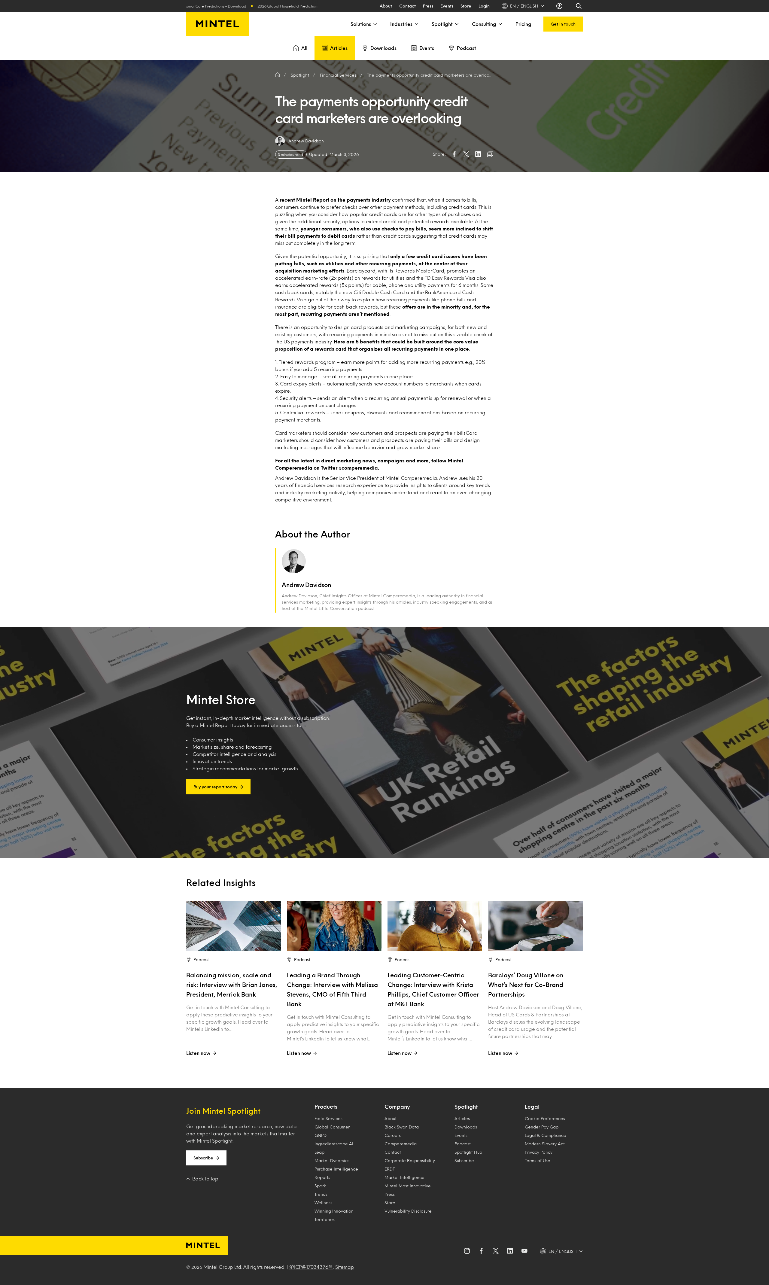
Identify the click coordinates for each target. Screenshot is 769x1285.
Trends (321, 1194)
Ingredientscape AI (334, 1143)
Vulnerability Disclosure (408, 1211)
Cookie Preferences (545, 1118)
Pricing (523, 24)
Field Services (328, 1118)
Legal (532, 1106)
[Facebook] (481, 1251)
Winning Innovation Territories (334, 1215)
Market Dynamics (332, 1160)
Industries (401, 24)
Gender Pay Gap (541, 1126)
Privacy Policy (538, 1152)
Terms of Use (537, 1160)
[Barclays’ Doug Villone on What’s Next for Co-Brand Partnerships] (535, 926)
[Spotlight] (456, 24)
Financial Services (338, 75)
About (386, 6)
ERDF (389, 1169)
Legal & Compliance (545, 1135)
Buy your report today (215, 786)
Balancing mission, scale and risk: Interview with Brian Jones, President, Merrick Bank (231, 985)
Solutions (361, 24)
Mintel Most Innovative (407, 1185)
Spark (320, 1185)
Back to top (205, 1178)
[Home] (277, 75)
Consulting (484, 24)
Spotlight (442, 24)
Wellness (323, 1202)
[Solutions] (374, 24)
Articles (339, 48)
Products (326, 1106)
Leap (319, 1152)
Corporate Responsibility (409, 1160)
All (304, 48)
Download (269, 6)
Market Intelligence (404, 1177)
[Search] (579, 6)
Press (428, 6)
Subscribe (203, 1157)
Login (484, 6)
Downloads (383, 48)
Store (465, 6)
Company (397, 1106)
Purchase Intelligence (336, 1169)
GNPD (321, 1135)
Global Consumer (332, 1126)
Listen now (198, 1053)
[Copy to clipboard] (490, 154)
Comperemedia (400, 1143)
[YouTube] (524, 1251)
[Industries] (416, 24)
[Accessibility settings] (560, 6)
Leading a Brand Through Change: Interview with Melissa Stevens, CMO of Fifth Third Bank (332, 989)
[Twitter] (495, 1251)
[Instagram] (466, 1251)
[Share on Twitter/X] (466, 154)
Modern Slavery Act (545, 1143)
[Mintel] (217, 24)
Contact (407, 6)
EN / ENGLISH (524, 6)
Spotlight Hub (468, 1152)
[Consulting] (499, 24)
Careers (392, 1135)
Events (446, 6)
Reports (322, 1177)
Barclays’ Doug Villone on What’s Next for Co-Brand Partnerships (526, 985)
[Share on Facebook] (454, 154)
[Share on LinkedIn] (478, 154)
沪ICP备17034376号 (311, 1267)
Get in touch (563, 24)
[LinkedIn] (510, 1251)
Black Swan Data (401, 1126)
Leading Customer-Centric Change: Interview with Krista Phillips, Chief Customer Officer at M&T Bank (433, 989)
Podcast (466, 48)
